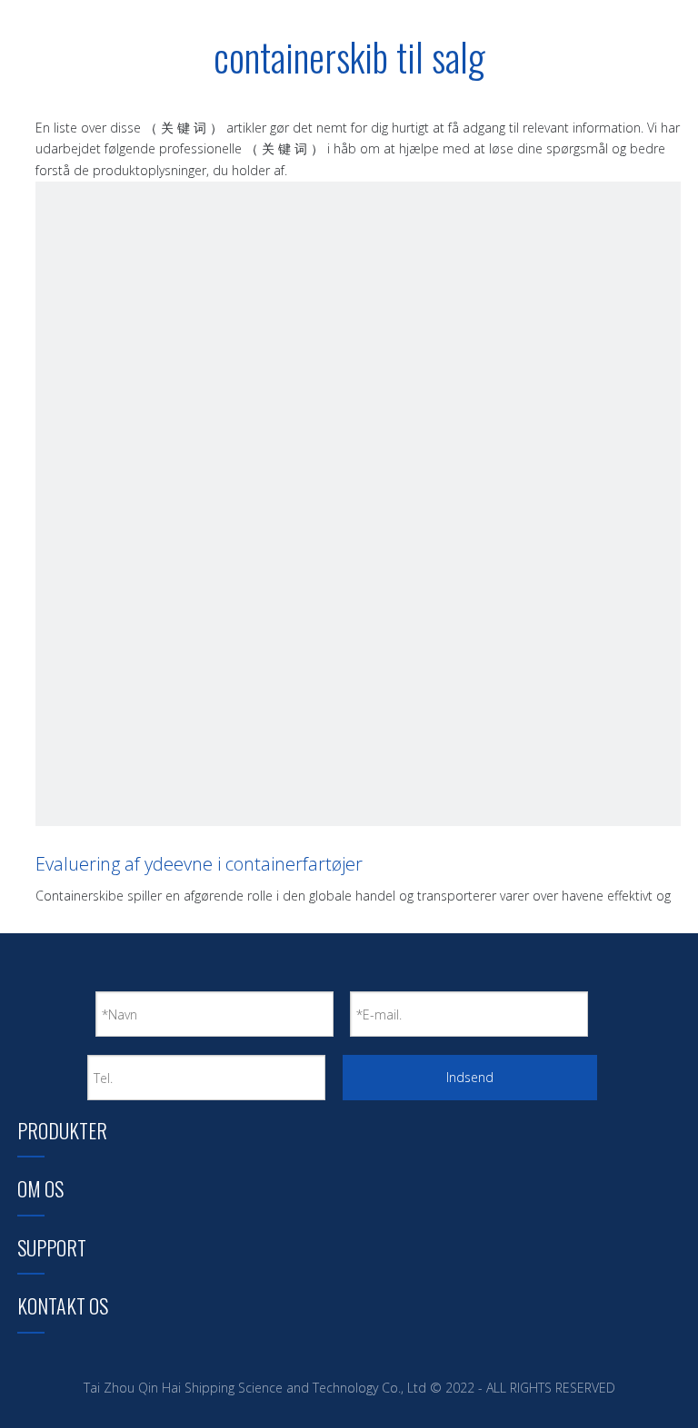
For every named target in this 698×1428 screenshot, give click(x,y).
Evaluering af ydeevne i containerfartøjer (199, 864)
